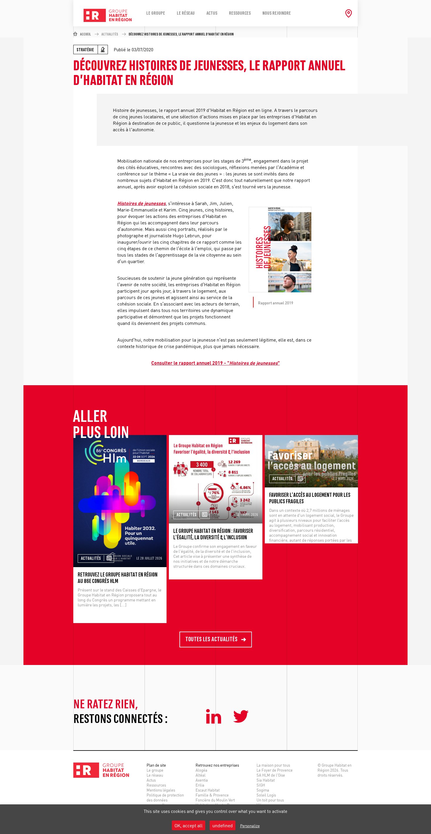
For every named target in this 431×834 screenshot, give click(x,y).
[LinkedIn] (215, 717)
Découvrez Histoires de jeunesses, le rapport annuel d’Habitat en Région (181, 34)
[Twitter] (241, 717)
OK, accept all (188, 825)
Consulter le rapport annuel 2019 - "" (215, 363)
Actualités (109, 34)
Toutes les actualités (212, 639)
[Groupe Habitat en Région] (108, 6)
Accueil (85, 34)
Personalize (250, 825)
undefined (222, 825)
